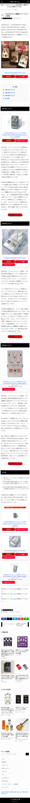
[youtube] (16, 799)
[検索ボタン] (28, 1)
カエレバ (17, 74)
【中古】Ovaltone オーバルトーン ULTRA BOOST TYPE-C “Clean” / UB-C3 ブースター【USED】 (15, 523)
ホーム (3, 759)
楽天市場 (8, 76)
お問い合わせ (5, 781)
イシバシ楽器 (21, 76)
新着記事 (4, 762)
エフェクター (11, 611)
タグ (3, 774)
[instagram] (12, 799)
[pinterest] (14, 799)
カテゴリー (4, 771)
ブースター (17, 611)
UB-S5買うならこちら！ (15, 463)
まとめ (7, 98)
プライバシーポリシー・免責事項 (10, 784)
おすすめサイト (5, 777)
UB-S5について (10, 95)
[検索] (27, 754)
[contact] (19, 799)
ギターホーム (15, 2)
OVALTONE (5, 611)
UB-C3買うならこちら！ (15, 214)
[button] (3, 619)
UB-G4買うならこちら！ (15, 336)
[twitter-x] (10, 799)
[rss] (17, 799)
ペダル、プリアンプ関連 (7, 18)
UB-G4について (10, 92)
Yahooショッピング (21, 140)
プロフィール (5, 765)
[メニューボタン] (1, 1)
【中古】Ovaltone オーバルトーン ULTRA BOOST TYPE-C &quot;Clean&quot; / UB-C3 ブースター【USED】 (15, 134)
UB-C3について (10, 89)
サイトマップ (5, 787)
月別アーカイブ (5, 768)
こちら (14, 589)
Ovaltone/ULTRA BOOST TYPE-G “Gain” (15, 72)
